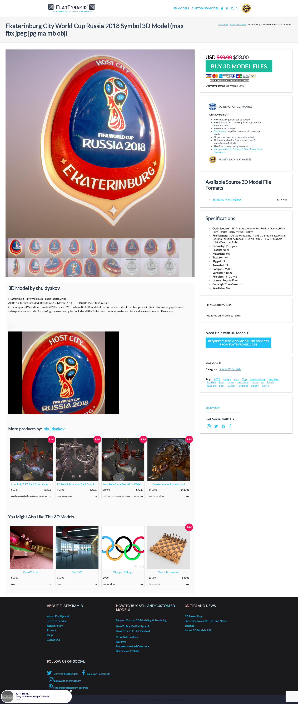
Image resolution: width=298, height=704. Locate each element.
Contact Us (53, 639)
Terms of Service (57, 620)
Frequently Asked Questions (132, 646)
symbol (243, 385)
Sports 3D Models (238, 24)
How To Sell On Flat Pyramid (133, 630)
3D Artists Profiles (127, 636)
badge (227, 379)
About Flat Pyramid (58, 616)
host (221, 382)
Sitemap (190, 625)
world (265, 385)
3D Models (181, 8)
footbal (211, 382)
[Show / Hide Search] (232, 8)
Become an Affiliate (127, 650)
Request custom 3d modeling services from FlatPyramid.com (238, 342)
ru (262, 382)
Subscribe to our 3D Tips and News (206, 620)
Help (50, 634)
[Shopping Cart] (227, 8)
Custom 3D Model (205, 8)
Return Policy (55, 625)
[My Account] (222, 8)
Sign (221, 385)
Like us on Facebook (97, 673)
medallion (243, 382)
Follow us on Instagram (67, 680)
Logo (231, 382)
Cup (244, 379)
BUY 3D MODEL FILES (239, 66)
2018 (217, 379)
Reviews (121, 641)
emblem (274, 379)
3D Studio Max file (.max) (227, 199)
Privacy (51, 630)
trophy (255, 385)
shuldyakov (54, 428)
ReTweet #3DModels (65, 673)
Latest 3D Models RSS (198, 630)
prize (255, 382)
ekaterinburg (258, 379)
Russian (211, 385)
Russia (270, 382)
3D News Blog (193, 616)
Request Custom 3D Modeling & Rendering (141, 620)
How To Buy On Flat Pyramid (133, 626)
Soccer (231, 385)
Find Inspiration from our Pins (70, 687)
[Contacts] (237, 8)
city (236, 379)
